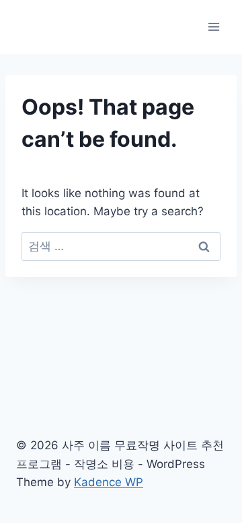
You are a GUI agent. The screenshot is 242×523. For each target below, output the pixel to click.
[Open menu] (213, 26)
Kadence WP (108, 482)
